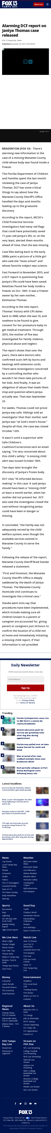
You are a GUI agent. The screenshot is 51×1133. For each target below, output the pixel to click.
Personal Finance (9, 987)
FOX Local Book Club (30, 985)
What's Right (7, 941)
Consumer (6, 873)
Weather (28, 857)
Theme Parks (7, 953)
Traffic (26, 909)
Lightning (6, 915)
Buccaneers (7, 909)
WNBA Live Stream (31, 1086)
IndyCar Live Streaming (28, 1066)
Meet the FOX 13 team (30, 1010)
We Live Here (10, 937)
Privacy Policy (28, 700)
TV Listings (28, 1015)
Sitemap (5, 898)
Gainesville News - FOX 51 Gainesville (10, 1019)
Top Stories (7, 861)
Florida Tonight (8, 944)
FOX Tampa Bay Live (30, 969)
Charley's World (29, 912)
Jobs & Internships (31, 1018)
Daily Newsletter (9, 895)
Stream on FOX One (29, 1042)
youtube (30, 1103)
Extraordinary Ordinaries (29, 919)
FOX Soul (27, 956)
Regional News (7, 1007)
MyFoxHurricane (30, 888)
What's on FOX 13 (31, 996)
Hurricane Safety (30, 879)
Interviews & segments (7, 1052)
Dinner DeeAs (8, 947)
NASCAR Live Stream (29, 1061)
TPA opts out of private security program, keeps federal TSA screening (15, 825)
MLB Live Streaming (32, 1056)
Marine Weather (30, 873)
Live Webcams (29, 870)
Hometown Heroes (31, 915)
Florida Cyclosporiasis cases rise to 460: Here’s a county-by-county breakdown (33, 721)
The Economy (8, 990)
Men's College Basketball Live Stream (29, 1073)
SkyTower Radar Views (30, 862)
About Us (28, 1005)
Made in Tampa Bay (10, 957)
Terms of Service (27, 702)
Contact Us (28, 1034)
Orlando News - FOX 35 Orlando (9, 1014)
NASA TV (27, 965)
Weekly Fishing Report (8, 925)
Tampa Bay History (10, 965)
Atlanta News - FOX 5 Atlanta (10, 1025)
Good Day (29, 905)
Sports (6, 905)
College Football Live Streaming (30, 1052)
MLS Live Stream (30, 1090)
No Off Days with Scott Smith (9, 919)
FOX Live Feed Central (29, 960)
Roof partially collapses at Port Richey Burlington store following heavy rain (32, 771)
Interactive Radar (30, 867)
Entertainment (32, 977)
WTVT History (29, 1021)
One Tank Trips (8, 950)
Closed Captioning (31, 1024)
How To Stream (30, 941)
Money (6, 977)
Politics (5, 879)
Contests (27, 999)
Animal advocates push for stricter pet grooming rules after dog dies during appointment (18, 837)
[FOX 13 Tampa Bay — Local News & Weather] (9, 4)
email (35, 1103)
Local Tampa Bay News (9, 865)
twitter (20, 1103)
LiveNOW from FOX (31, 950)
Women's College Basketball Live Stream (30, 1081)
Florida (5, 870)
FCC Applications (30, 1031)
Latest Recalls (8, 984)
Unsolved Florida (9, 886)
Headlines (27, 981)
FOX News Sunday (10, 892)
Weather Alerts (29, 876)
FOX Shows (28, 993)
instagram (25, 1103)
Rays (4, 912)
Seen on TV (7, 889)
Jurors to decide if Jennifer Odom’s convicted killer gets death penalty (16, 789)
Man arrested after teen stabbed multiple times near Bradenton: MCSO (31, 759)
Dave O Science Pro (31, 930)
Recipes (26, 924)
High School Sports (10, 929)
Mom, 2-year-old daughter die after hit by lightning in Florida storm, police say (17, 801)
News (19, 40)
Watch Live (39, 4)
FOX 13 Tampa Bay (9, 40)
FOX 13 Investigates (10, 883)
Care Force (6, 969)
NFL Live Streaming (31, 1048)
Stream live (7, 1048)
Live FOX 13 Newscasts (28, 945)
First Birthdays (29, 927)
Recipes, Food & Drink (9, 961)
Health (5, 876)
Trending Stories (30, 989)
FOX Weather (29, 891)
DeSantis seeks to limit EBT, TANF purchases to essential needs (16, 812)
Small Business (8, 993)
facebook (15, 1103)
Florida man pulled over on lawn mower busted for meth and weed (33, 747)
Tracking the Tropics (28, 884)
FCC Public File (29, 1028)
